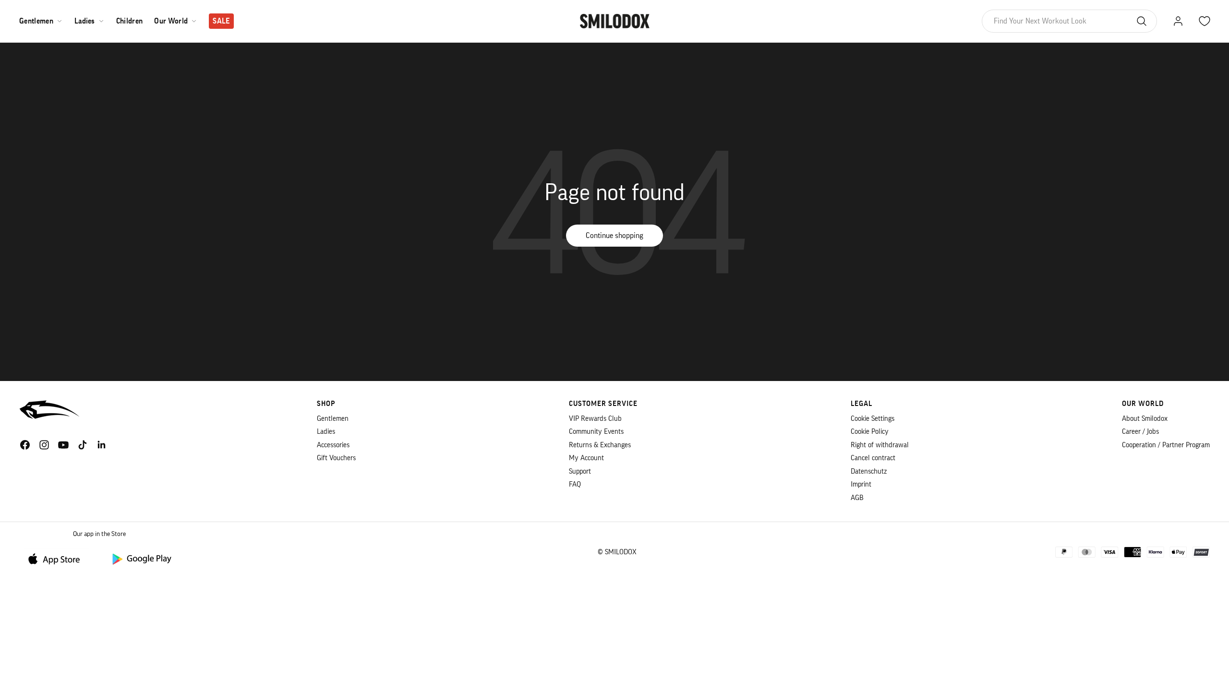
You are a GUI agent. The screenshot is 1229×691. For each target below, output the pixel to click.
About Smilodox (1145, 418)
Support (580, 471)
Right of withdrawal (880, 445)
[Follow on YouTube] (63, 445)
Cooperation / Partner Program (1166, 445)
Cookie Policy (870, 431)
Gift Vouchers (336, 458)
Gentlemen (36, 21)
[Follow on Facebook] (25, 445)
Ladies (84, 21)
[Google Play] (141, 558)
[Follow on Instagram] (44, 445)
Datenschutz (869, 471)
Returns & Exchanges (600, 445)
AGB (857, 497)
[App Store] (57, 558)
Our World (171, 21)
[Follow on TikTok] (82, 445)
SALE (221, 21)
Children (129, 21)
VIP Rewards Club (595, 418)
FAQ (575, 484)
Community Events (596, 431)
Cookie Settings (872, 418)
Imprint (861, 484)
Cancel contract (873, 458)
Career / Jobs (1140, 431)
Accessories (333, 445)
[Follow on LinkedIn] (102, 445)
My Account (586, 458)
